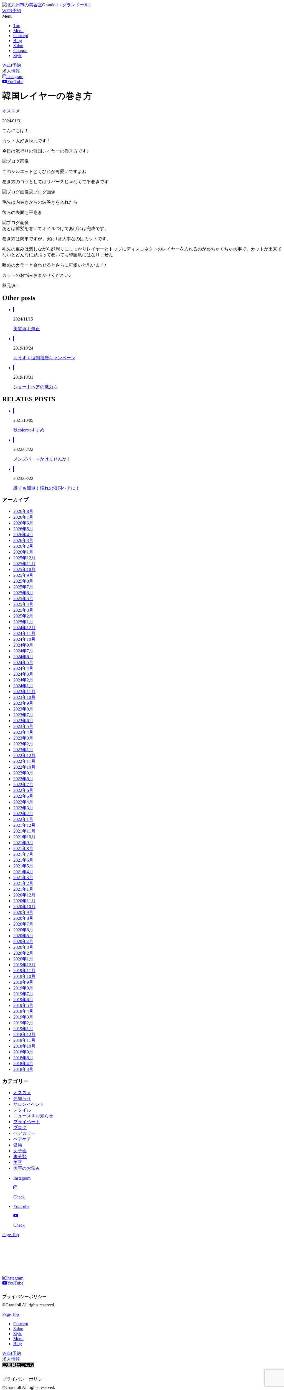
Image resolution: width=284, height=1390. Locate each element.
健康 (17, 1145)
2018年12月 (24, 1034)
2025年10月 (24, 569)
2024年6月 (23, 656)
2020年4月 (23, 941)
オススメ (11, 110)
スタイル (22, 1110)
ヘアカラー (24, 1133)
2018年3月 (23, 1069)
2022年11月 (24, 761)
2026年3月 (23, 540)
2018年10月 (24, 1046)
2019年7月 (23, 993)
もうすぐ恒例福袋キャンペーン (44, 357)
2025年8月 (23, 581)
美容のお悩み (26, 1168)
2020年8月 (23, 918)
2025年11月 (24, 563)
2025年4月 (23, 604)
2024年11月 (24, 633)
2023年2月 (23, 743)
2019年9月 (23, 982)
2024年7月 (23, 651)
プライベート (26, 1121)
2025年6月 (23, 592)
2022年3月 (23, 807)
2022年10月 (24, 767)
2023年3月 (23, 738)
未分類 (20, 1156)
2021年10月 (24, 836)
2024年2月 (23, 680)
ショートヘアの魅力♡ (35, 386)
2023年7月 (23, 714)
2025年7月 (23, 587)
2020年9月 (23, 912)
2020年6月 (23, 929)
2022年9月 (23, 773)
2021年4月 (23, 871)
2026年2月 (23, 546)
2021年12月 (24, 825)
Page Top (10, 1234)
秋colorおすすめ (28, 430)
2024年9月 (23, 645)
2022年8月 (23, 778)
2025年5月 (23, 598)
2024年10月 (24, 639)
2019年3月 (23, 1017)
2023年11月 (24, 691)
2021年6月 (23, 860)
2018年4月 (23, 1063)
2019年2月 (23, 1022)
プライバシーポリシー (24, 1296)
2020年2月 (23, 953)
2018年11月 (24, 1040)
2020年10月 (24, 906)
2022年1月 (23, 819)
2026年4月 (23, 534)
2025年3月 (23, 610)
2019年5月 (23, 1005)
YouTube (15, 81)
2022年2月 (23, 813)
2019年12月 (24, 964)
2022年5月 (23, 796)
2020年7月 (23, 924)
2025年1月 (23, 621)
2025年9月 (23, 575)
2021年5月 (23, 866)
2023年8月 (23, 709)
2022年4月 (23, 802)
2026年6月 (23, 523)
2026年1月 (23, 552)
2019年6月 (23, 999)
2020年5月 (23, 935)
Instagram (14, 76)
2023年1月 (23, 749)
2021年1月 (23, 889)
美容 (17, 1162)
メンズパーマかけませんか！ (42, 459)
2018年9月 (23, 1052)
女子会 (20, 1150)
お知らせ (22, 1098)
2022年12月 (24, 755)
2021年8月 (23, 848)
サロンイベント (28, 1104)
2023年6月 (23, 720)
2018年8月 (23, 1057)
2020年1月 (23, 959)
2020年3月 (23, 947)
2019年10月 (24, 976)
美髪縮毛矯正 (26, 328)
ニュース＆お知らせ (33, 1115)
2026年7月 (23, 517)
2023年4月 (23, 732)
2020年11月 (24, 900)
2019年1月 (23, 1028)
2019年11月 (24, 970)
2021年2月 (23, 883)
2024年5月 (23, 662)
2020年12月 (24, 895)
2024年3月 (23, 674)
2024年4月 (23, 668)
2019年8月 (23, 988)
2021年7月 (23, 854)
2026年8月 (23, 511)
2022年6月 (23, 790)
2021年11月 (24, 831)
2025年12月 (24, 558)
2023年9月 (23, 703)
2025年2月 (23, 616)
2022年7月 (23, 784)
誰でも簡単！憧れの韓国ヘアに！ (46, 488)
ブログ (20, 1127)
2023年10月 (24, 697)
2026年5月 (23, 528)
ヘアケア (22, 1139)
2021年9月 (23, 842)
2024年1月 (23, 685)
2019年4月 (23, 1011)
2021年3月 (23, 877)
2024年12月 (24, 627)
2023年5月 (23, 726)
